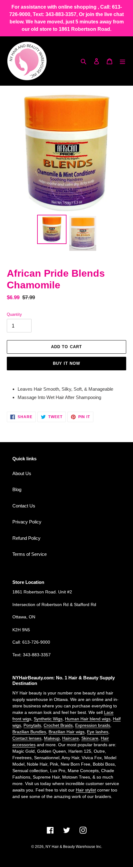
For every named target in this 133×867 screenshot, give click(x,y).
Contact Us (23, 505)
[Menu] (122, 61)
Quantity (14, 314)
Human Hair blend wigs (87, 718)
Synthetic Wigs (48, 718)
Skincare (89, 738)
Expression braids (92, 725)
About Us (21, 473)
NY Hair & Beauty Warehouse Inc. (73, 847)
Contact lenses (26, 738)
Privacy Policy (26, 521)
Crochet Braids (58, 725)
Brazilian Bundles (29, 731)
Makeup (52, 738)
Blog (16, 489)
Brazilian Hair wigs (66, 731)
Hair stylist (86, 790)
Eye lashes (97, 731)
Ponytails (32, 725)
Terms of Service (29, 554)
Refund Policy (26, 538)
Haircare (70, 738)
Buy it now (66, 363)
